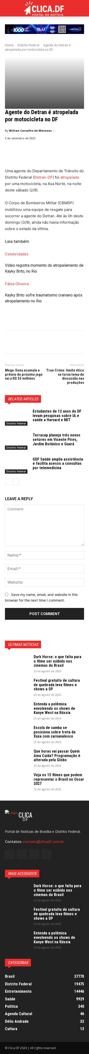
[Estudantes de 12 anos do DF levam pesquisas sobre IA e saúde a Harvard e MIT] (17, 417)
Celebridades (16, 254)
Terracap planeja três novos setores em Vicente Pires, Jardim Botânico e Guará (56, 439)
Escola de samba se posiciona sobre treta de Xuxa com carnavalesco (55, 732)
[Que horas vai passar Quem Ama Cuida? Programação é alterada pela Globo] (17, 757)
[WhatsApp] (44, 343)
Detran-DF (43, 177)
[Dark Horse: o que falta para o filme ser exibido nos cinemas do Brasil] (17, 663)
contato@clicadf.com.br (43, 841)
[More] (55, 343)
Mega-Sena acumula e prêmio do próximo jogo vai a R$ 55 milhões (24, 374)
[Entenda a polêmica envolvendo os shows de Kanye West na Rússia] (17, 710)
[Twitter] (21, 343)
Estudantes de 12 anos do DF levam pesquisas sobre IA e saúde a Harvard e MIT (57, 415)
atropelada (69, 177)
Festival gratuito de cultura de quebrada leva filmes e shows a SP (57, 684)
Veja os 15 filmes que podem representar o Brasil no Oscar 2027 (59, 779)
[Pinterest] (33, 343)
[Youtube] (46, 854)
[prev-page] (8, 482)
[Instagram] (22, 854)
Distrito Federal (28, 45)
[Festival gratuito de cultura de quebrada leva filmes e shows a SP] (17, 687)
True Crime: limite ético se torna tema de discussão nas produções (65, 376)
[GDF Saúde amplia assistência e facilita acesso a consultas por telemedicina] (17, 465)
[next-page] (16, 482)
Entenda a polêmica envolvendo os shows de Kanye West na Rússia (54, 708)
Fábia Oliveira (17, 283)
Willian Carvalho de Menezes (30, 130)
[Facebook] (10, 343)
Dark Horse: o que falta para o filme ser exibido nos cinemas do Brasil (57, 661)
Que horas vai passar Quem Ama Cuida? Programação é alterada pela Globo (57, 755)
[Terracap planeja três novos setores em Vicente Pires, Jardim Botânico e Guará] (17, 441)
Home (9, 45)
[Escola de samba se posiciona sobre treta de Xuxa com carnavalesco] (17, 734)
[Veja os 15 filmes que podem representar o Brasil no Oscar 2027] (17, 781)
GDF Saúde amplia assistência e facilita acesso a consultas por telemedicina (58, 463)
